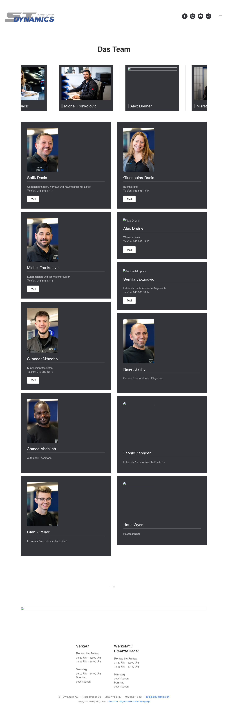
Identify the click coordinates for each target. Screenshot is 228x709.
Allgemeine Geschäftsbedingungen (135, 701)
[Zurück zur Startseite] (29, 16)
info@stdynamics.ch (157, 696)
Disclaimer (113, 701)
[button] (220, 16)
